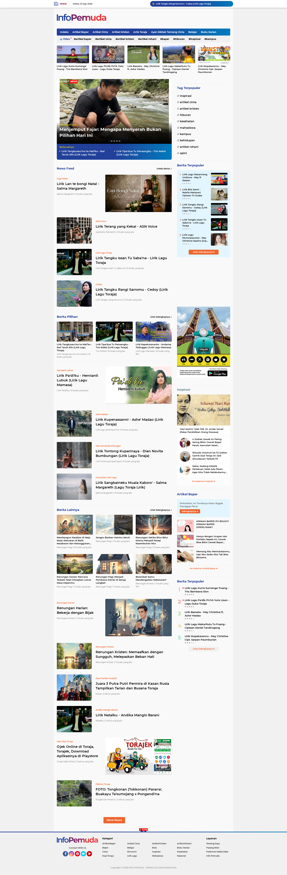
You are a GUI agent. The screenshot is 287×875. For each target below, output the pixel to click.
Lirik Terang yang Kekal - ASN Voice (126, 226)
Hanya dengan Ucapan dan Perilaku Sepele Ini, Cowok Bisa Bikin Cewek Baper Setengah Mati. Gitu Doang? (212, 539)
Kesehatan (187, 121)
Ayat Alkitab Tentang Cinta (167, 32)
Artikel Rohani (148, 39)
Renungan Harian (68, 125)
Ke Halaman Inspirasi (203, 481)
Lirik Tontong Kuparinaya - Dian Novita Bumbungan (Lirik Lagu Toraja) (129, 453)
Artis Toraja (140, 32)
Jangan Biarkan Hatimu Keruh (113, 537)
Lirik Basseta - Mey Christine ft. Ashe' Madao (143, 67)
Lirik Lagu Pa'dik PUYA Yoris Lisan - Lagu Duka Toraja (107, 67)
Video (66, 39)
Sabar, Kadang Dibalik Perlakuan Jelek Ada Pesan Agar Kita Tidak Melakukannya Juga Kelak (209, 469)
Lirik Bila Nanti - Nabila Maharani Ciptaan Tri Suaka (192, 192)
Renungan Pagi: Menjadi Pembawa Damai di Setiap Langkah (111, 579)
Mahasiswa (187, 127)
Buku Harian (208, 32)
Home (63, 3)
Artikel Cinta (100, 32)
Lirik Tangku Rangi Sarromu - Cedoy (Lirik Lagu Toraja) (132, 292)
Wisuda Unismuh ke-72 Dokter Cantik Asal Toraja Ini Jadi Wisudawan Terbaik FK (209, 455)
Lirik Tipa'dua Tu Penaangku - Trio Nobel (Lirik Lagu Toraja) (141, 153)
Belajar (192, 32)
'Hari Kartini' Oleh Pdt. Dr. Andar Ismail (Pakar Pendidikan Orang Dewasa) (201, 430)
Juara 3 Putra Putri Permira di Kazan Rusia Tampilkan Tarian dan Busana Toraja (132, 686)
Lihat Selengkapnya (160, 317)
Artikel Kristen (120, 32)
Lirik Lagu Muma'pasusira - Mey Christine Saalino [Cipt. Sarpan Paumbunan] (195, 237)
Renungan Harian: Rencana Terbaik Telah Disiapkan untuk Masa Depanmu (74, 579)
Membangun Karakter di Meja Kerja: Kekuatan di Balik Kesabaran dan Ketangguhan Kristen (73, 540)
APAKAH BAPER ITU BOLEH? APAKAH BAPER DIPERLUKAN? (212, 524)
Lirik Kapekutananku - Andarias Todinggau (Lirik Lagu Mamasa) (188, 3)
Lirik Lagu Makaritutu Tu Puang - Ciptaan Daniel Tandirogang (176, 69)
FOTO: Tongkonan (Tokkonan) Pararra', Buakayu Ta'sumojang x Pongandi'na (129, 791)
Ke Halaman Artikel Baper (203, 568)
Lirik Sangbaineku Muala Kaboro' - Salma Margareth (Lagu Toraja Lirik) (131, 485)
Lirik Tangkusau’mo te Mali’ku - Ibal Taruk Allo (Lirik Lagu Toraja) (83, 153)
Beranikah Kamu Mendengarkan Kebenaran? (151, 578)
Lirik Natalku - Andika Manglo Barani (127, 715)
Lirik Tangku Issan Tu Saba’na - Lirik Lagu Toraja (131, 260)
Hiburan (180, 39)
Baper (165, 39)
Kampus (211, 39)
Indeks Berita (163, 168)
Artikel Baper (80, 32)
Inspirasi (195, 39)
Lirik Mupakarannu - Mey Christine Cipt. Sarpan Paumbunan (212, 69)
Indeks (64, 32)
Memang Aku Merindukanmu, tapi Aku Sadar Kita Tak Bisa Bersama (213, 554)
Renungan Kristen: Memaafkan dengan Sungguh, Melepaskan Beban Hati (129, 654)
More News (114, 820)
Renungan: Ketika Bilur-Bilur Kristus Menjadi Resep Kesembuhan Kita (152, 540)
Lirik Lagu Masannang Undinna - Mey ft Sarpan (194, 177)
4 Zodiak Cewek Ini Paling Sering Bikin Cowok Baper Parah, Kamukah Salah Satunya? (207, 442)
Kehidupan (187, 140)
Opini (183, 153)
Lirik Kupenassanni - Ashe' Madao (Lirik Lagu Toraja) (129, 422)
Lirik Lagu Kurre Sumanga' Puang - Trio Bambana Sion (72, 67)
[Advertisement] (203, 282)
